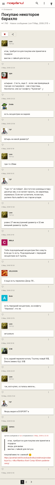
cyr (10, 129)
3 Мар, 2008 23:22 (8, 99)
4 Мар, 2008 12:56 (8, 207)
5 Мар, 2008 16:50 (8, 265)
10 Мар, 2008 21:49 (8, 396)
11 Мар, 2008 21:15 (41, 23)
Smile (11, 104)
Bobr (11, 296)
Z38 (10, 349)
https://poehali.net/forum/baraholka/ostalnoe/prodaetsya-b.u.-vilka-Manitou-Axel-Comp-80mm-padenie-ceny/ (27, 460)
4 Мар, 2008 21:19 (7, 235)
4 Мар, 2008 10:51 (7, 173)
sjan (10, 73)
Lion (30, 23)
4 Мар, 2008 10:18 (7, 149)
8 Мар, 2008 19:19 (7, 343)
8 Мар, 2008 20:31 (8, 371)
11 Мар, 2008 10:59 (8, 421)
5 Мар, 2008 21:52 (8, 290)
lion (21, 436)
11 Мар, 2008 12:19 (7, 473)
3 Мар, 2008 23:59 (8, 124)
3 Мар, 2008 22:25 (8, 68)
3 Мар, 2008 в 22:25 (41, 436)
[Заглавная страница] (15, 2)
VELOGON (13, 271)
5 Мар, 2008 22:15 (8, 318)
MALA (11, 240)
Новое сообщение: (19, 23)
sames (11, 427)
